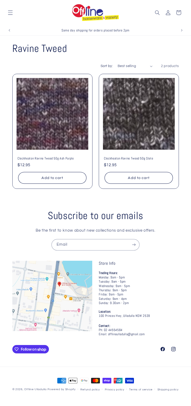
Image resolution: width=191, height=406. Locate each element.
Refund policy (90, 389)
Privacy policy (114, 389)
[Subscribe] (134, 244)
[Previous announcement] (9, 30)
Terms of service (141, 389)
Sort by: (107, 66)
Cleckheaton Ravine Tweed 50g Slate (128, 158)
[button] (10, 12)
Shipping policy (168, 389)
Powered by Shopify (62, 389)
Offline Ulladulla (35, 389)
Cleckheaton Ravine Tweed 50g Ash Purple (45, 158)
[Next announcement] (182, 30)
